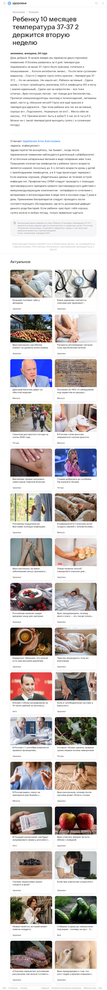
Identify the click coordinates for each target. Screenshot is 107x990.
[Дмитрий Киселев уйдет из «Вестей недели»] (31, 380)
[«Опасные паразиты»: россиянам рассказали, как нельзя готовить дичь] (31, 962)
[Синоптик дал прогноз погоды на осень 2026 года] (31, 425)
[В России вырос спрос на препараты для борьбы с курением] (31, 783)
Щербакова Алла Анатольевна (41, 141)
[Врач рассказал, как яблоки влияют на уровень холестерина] (31, 335)
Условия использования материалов (66, 988)
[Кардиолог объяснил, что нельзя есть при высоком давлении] (31, 649)
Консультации (19, 12)
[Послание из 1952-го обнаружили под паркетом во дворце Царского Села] (76, 380)
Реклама (23, 988)
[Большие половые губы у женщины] (31, 291)
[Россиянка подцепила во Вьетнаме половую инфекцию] (31, 514)
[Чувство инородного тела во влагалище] (76, 649)
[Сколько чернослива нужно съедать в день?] (31, 872)
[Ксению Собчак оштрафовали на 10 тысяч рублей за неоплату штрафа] (31, 693)
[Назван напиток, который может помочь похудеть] (31, 917)
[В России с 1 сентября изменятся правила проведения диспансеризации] (31, 738)
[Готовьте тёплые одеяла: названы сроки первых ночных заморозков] (76, 738)
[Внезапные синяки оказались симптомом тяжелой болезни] (31, 470)
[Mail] (9, 3)
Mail (4, 988)
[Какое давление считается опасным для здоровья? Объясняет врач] (76, 291)
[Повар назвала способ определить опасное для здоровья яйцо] (76, 559)
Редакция (45, 988)
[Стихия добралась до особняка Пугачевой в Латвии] (76, 470)
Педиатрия (33, 12)
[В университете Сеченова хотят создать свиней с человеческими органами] (76, 514)
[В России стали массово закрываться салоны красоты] (76, 425)
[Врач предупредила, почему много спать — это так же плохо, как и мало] (76, 604)
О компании (13, 988)
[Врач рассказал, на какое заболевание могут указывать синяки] (31, 559)
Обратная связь (89, 988)
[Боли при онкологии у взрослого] (76, 872)
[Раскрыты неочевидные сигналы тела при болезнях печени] (76, 335)
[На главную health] (19, 3)
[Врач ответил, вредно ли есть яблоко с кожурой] (76, 828)
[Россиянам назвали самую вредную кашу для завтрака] (31, 604)
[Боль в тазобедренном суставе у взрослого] (76, 693)
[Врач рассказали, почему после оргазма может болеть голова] (76, 783)
